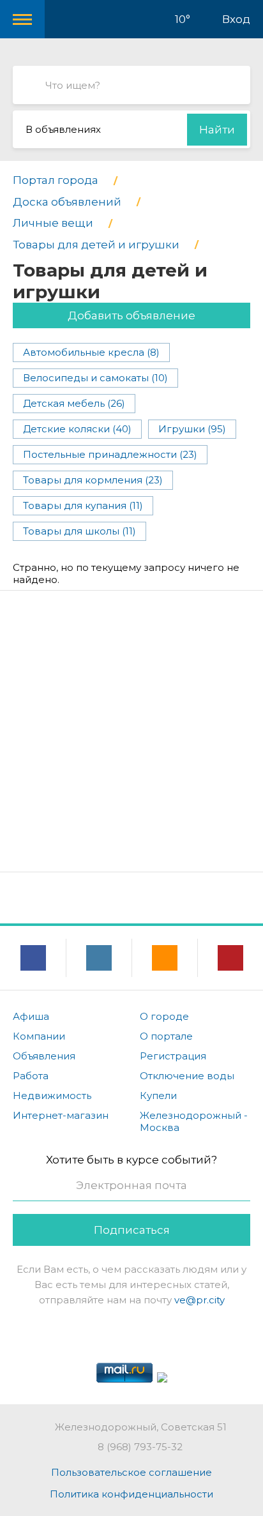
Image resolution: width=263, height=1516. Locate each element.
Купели (158, 1095)
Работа (31, 1076)
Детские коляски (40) (77, 429)
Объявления (44, 1056)
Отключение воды (187, 1076)
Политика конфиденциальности (131, 1494)
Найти (217, 129)
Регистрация (173, 1056)
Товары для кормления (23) (93, 480)
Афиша (31, 1016)
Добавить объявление (131, 315)
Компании (39, 1036)
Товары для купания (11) (83, 505)
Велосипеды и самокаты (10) (95, 378)
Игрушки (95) (192, 429)
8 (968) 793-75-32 (140, 1447)
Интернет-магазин (61, 1115)
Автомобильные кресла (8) (91, 352)
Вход (236, 19)
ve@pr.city (199, 1300)
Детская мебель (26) (74, 403)
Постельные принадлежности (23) (110, 454)
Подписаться (132, 1230)
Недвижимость (52, 1095)
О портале (166, 1036)
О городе (164, 1016)
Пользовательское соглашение (131, 1472)
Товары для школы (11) (79, 531)
